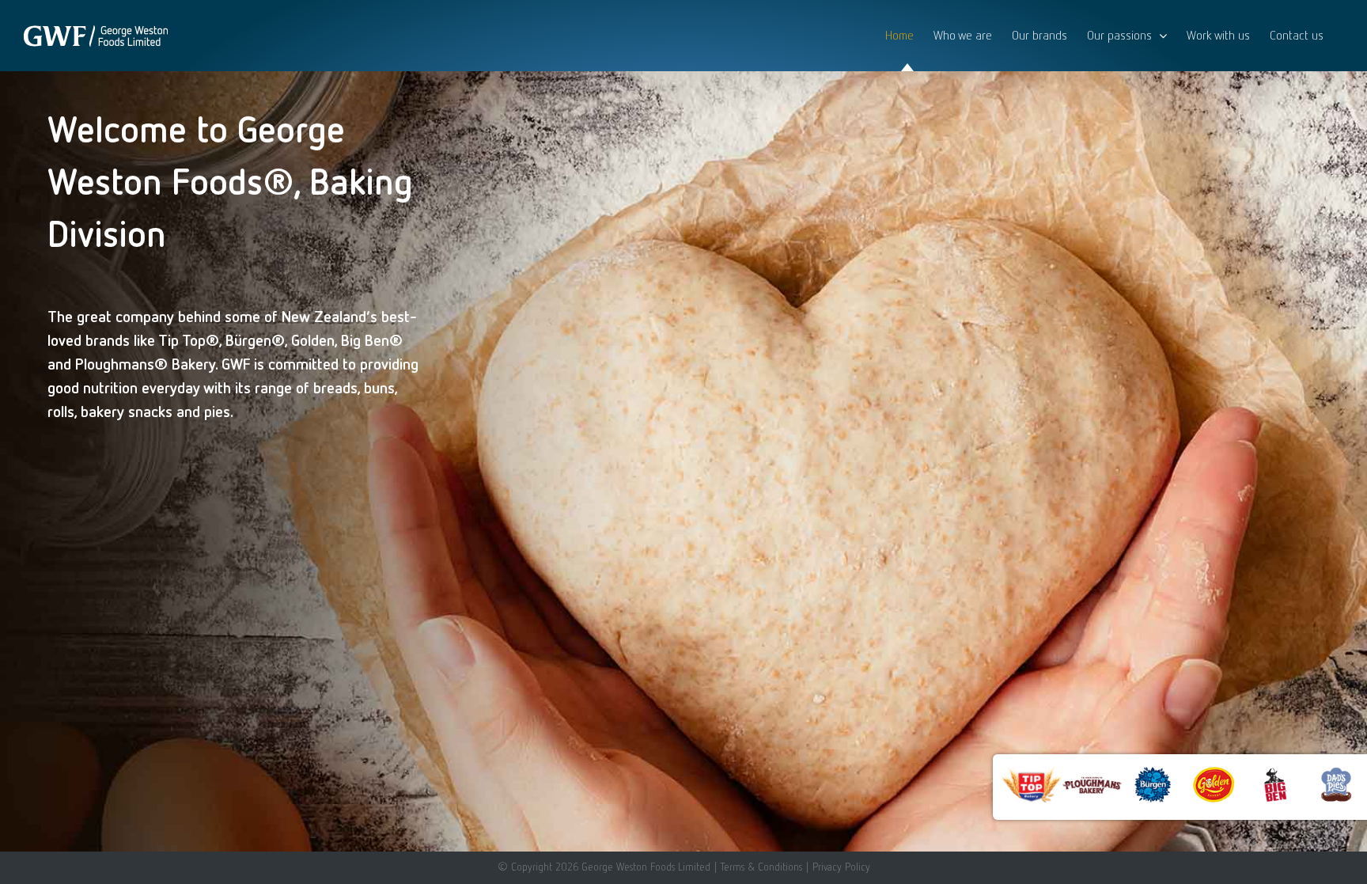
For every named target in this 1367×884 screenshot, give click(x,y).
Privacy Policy (841, 866)
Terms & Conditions (761, 866)
